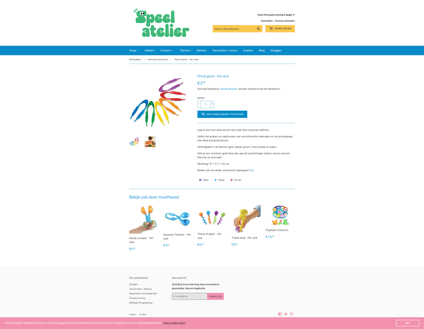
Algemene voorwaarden (143, 293)
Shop (133, 50)
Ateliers (150, 50)
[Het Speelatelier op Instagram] (291, 314)
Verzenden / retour (224, 50)
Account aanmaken (285, 21)
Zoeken (248, 50)
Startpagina (135, 59)
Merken (202, 50)
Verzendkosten (229, 88)
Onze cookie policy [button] (174, 323)
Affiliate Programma (140, 302)
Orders (132, 314)
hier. (252, 170)
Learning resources (158, 59)
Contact (166, 50)
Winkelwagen (283, 28)
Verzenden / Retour (140, 289)
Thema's (185, 50)
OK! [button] (407, 323)
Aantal (200, 97)
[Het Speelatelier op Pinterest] (286, 314)
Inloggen (276, 50)
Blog (262, 50)
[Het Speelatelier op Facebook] (280, 314)
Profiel (142, 314)
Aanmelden (267, 21)
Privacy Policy (137, 298)
